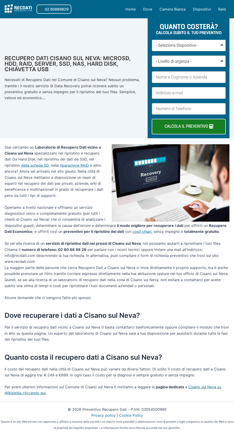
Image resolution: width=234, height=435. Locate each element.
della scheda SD (35, 165)
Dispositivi (202, 9)
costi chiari (142, 231)
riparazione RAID (74, 165)
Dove (147, 9)
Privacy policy (103, 415)
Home (130, 9)
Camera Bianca (173, 9)
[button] (54, 9)
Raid (222, 9)
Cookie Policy (131, 415)
